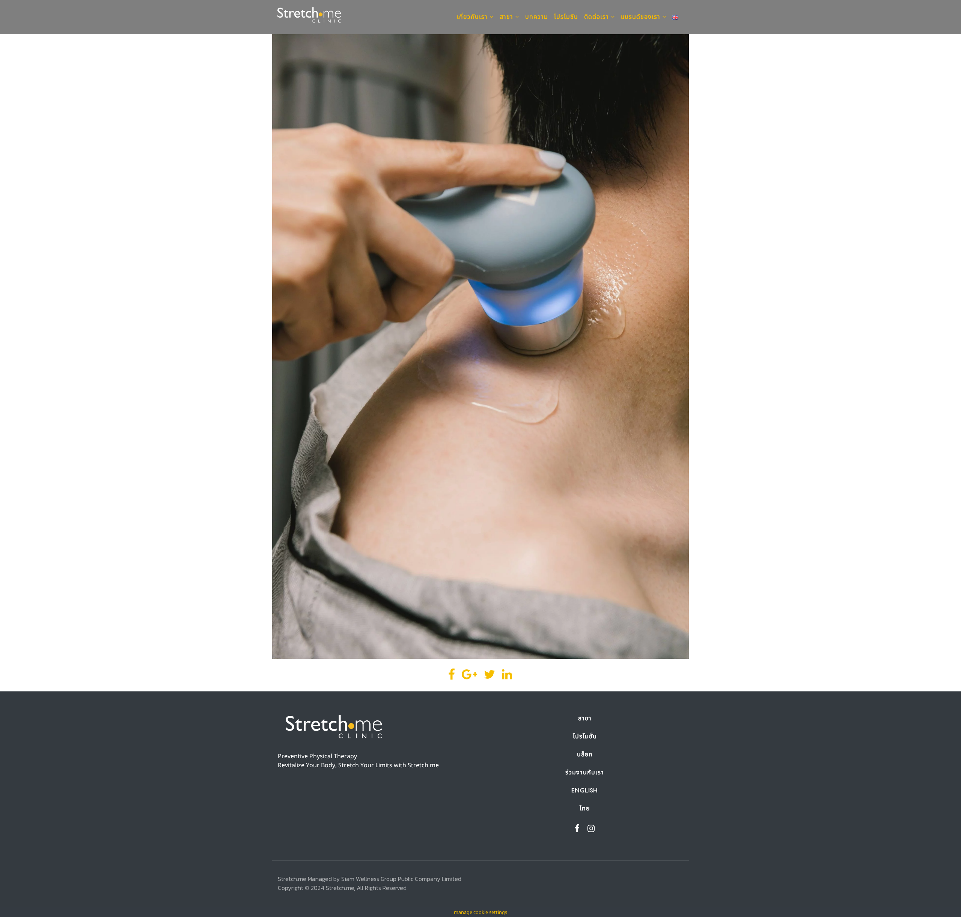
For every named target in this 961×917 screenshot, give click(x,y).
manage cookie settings (480, 912)
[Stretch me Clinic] (309, 17)
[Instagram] (591, 829)
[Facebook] (577, 829)
